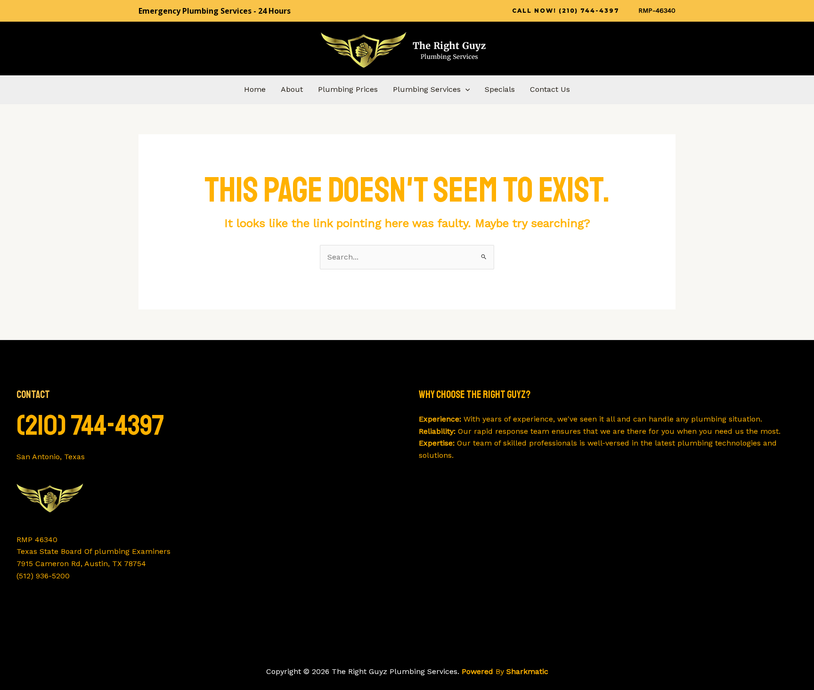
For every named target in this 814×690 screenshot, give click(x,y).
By (505, 671)
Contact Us (550, 89)
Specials (500, 89)
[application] (465, 89)
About (292, 89)
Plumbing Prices (348, 89)
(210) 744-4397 (90, 425)
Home (255, 89)
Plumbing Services (427, 89)
